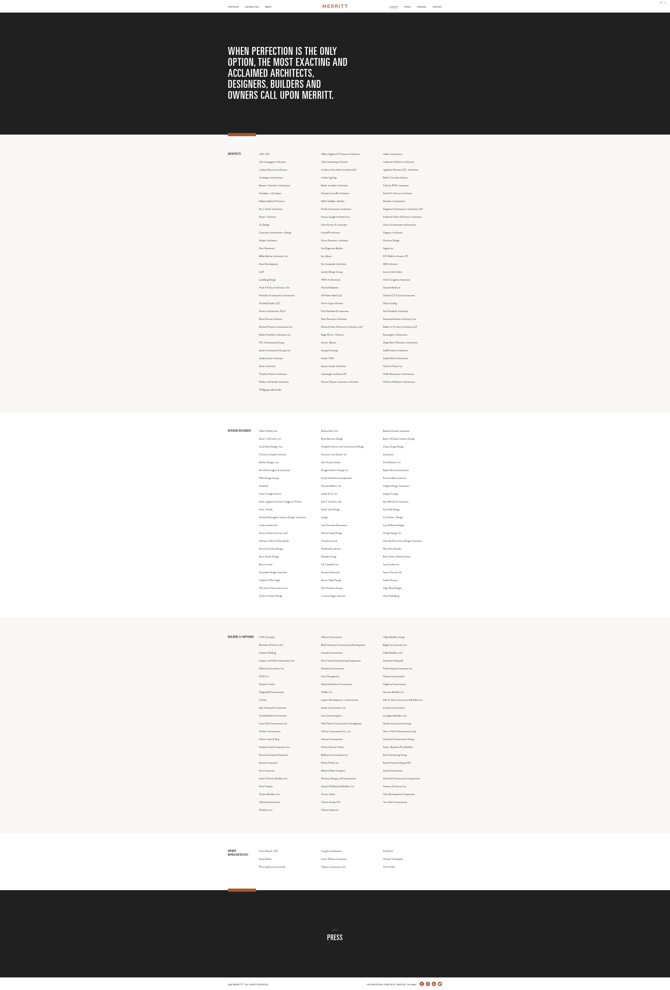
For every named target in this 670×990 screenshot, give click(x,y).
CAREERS (421, 6)
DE (665, 2)
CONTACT (437, 6)
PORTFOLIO (233, 6)
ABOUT (268, 6)
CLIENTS (393, 6)
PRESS (407, 6)
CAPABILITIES (252, 6)
